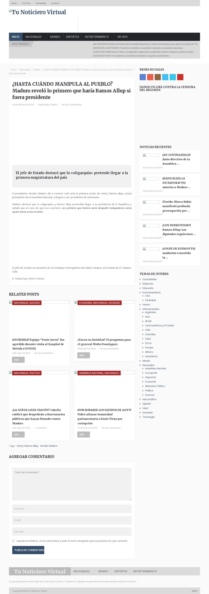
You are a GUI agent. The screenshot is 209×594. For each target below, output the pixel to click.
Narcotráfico (149, 399)
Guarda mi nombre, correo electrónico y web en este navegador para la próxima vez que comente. (72, 540)
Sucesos (55, 3)
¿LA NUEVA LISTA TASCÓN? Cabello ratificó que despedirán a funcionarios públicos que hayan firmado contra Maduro (38, 416)
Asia (147, 316)
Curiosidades (149, 279)
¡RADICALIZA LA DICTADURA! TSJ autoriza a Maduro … (176, 183)
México (149, 351)
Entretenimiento (97, 37)
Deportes (72, 37)
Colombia (150, 334)
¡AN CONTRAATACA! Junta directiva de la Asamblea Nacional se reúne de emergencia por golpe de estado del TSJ (145, 44)
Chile (147, 329)
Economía (41, 3)
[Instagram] (158, 77)
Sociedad (147, 412)
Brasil (148, 321)
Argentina (150, 312)
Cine (147, 295)
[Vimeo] (173, 77)
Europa (149, 347)
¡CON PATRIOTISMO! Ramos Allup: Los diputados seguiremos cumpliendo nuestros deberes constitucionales (143, 51)
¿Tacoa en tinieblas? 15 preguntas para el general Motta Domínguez (104, 342)
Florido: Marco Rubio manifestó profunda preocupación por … (176, 206)
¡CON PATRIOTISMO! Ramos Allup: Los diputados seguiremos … (179, 230)
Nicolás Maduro (48, 445)
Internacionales (151, 308)
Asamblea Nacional (155, 368)
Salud (145, 408)
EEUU (148, 343)
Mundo (55, 37)
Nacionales (33, 37)
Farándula (150, 300)
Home (14, 69)
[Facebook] (143, 77)
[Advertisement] (140, 24)
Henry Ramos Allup (27, 445)
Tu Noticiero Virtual (40, 571)
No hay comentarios (72, 104)
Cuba (148, 338)
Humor (146, 304)
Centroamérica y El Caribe (159, 325)
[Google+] (150, 77)
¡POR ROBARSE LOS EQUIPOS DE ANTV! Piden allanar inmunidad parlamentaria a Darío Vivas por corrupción (104, 416)
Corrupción (151, 372)
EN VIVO (123, 37)
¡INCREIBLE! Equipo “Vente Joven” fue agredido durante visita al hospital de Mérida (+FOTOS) (38, 344)
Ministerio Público (155, 386)
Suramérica (151, 356)
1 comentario (40, 427)
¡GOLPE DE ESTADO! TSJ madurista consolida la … (178, 253)
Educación (147, 288)
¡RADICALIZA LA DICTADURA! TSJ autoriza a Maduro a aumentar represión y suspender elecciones (138, 48)
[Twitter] (165, 77)
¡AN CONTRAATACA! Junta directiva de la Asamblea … (176, 159)
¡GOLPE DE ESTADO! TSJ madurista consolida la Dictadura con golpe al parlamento (131, 55)
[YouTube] (180, 77)
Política (26, 3)
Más (16, 359)
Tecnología (148, 416)
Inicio (14, 3)
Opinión (146, 403)
